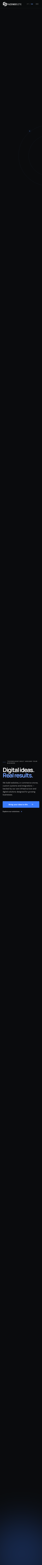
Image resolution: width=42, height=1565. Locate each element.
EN (32, 4)
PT (28, 4)
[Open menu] (37, 4)
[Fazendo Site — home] (12, 4)
